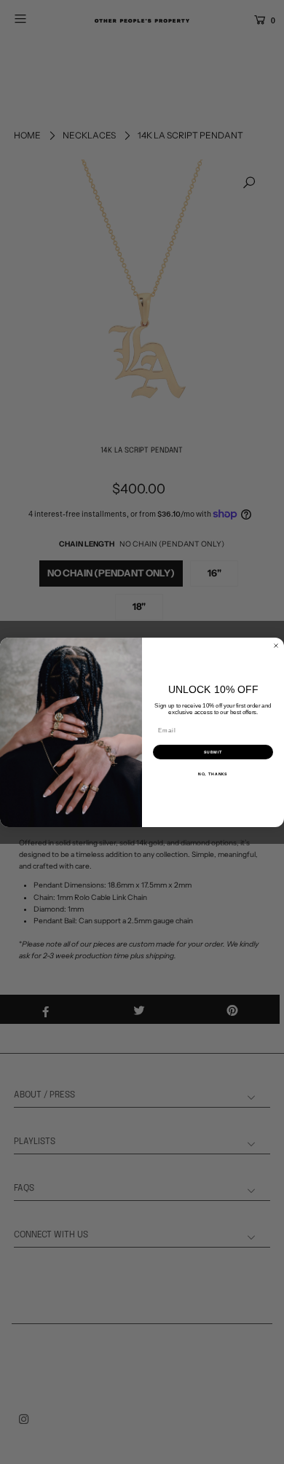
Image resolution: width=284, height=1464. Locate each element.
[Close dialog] (276, 645)
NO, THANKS (213, 773)
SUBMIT (213, 751)
